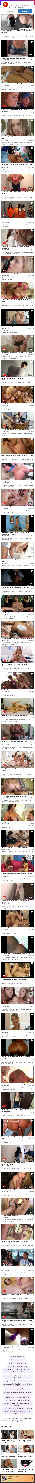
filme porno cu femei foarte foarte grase (17, 1400)
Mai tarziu (10, 11)
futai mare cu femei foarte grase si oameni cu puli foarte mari (17, 1404)
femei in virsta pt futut (17, 1357)
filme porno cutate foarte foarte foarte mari (17, 1381)
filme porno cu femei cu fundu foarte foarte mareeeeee (17, 1412)
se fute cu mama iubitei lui (17, 1363)
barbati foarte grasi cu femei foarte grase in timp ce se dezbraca (17, 1393)
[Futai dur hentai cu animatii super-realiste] (17, 1232)
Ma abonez (25, 11)
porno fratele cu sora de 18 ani (17, 1366)
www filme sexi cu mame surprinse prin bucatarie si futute (17, 1370)
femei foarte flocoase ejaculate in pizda (17, 1389)
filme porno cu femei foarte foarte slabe (17, 1397)
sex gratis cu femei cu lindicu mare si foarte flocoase (17, 1385)
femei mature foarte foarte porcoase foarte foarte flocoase (17, 1376)
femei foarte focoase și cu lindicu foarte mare (17, 1408)
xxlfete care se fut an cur (17, 1360)
